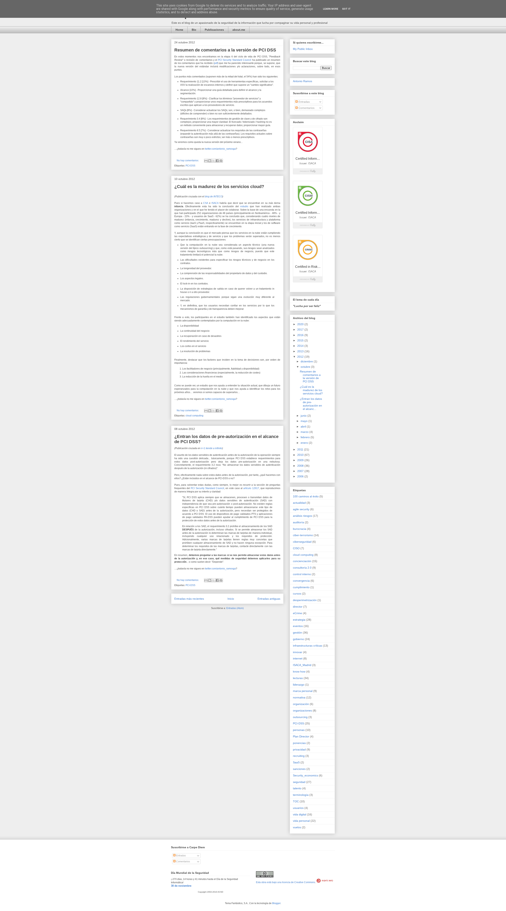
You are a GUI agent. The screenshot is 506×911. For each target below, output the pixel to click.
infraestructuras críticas (307, 645)
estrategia (299, 619)
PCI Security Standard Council (234, 60)
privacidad (299, 749)
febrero (306, 437)
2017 (300, 329)
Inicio (231, 598)
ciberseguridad (302, 541)
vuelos (297, 827)
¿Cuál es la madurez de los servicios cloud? (219, 186)
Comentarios (306, 107)
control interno (302, 574)
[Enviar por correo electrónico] (206, 161)
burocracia (299, 528)
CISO (296, 548)
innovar (297, 652)
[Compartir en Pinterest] (221, 161)
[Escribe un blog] (210, 161)
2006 (300, 476)
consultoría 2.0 (302, 567)
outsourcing (300, 717)
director (297, 606)
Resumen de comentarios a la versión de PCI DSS (225, 49)
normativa (299, 697)
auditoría (298, 522)
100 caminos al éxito (306, 496)
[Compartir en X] (213, 161)
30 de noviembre (181, 885)
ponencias (299, 743)
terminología (301, 794)
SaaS (296, 762)
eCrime (297, 613)
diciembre (307, 361)
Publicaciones (214, 29)
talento (297, 788)
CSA (205, 203)
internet (297, 658)
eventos (298, 626)
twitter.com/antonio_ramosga (220, 148)
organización (301, 704)
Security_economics (305, 775)
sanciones (299, 768)
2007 (300, 471)
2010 (300, 454)
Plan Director (301, 736)
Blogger (276, 903)
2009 (300, 460)
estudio (244, 206)
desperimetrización (305, 600)
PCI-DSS (190, 165)
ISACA (215, 203)
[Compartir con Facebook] (217, 161)
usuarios (298, 807)
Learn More (330, 9)
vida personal (301, 820)
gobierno (298, 639)
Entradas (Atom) (235, 608)
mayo (304, 421)
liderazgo (298, 684)
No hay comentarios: (188, 160)
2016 (300, 335)
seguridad (299, 782)
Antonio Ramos (302, 81)
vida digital (299, 814)
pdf (216, 63)
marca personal (302, 691)
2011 (300, 449)
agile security (301, 509)
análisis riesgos (302, 515)
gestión (297, 632)
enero (305, 442)
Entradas (304, 101)
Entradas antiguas (269, 598)
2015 (300, 340)
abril (304, 426)
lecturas (298, 678)
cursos (297, 593)
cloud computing (194, 415)
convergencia (301, 580)
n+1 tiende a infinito (211, 448)
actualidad (299, 502)
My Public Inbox (303, 48)
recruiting (299, 755)
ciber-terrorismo (303, 535)
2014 (300, 345)
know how (299, 671)
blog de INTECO (213, 196)
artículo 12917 (251, 488)
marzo (305, 431)
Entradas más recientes (189, 598)
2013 (300, 351)
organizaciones (302, 710)
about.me (238, 29)
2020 (300, 324)
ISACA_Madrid (302, 665)
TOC (296, 801)
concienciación (302, 561)
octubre (306, 366)
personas (299, 729)
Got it (346, 9)
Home (179, 29)
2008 (300, 465)
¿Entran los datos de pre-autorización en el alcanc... (311, 403)
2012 (300, 356)
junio (304, 415)
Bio (194, 29)
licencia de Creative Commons (298, 882)
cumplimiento (301, 587)
